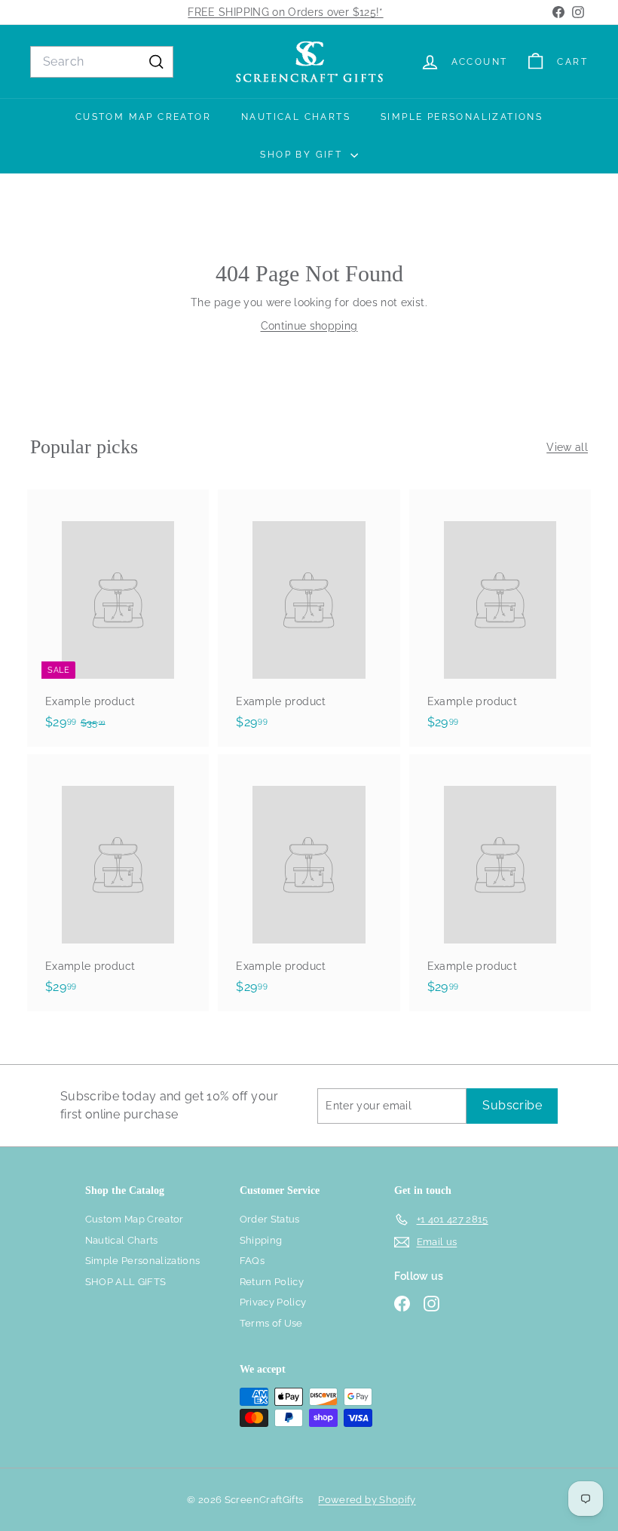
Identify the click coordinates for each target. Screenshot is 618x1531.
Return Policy (272, 1281)
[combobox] (101, 62)
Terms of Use (271, 1323)
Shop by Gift (303, 154)
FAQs (252, 1260)
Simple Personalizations (462, 117)
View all (567, 447)
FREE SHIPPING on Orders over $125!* (285, 12)
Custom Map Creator (143, 117)
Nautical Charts (295, 117)
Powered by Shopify (366, 1499)
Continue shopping (309, 326)
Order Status (270, 1219)
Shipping (261, 1240)
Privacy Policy (273, 1302)
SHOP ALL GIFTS (126, 1281)
